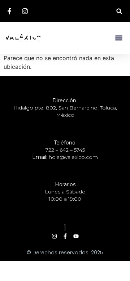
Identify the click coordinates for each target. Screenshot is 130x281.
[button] (119, 11)
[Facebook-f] (65, 236)
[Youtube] (76, 236)
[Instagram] (54, 236)
